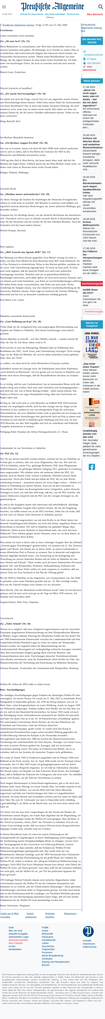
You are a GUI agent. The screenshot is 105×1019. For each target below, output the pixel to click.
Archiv (12, 946)
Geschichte (48, 946)
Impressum (89, 943)
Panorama (47, 937)
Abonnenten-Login (19, 937)
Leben (45, 943)
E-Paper (91, 59)
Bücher (46, 965)
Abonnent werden (18, 940)
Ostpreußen (48, 949)
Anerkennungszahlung (93, 311)
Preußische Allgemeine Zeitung (18, 25)
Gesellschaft (48, 940)
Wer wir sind (15, 930)
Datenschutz (90, 947)
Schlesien (47, 958)
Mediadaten (15, 949)
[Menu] (4, 7)
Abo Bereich (93, 63)
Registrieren (70, 913)
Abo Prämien (16, 943)
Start (11, 927)
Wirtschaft (47, 933)
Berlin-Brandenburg (52, 955)
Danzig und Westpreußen (56, 962)
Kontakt (87, 940)
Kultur (45, 930)
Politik (45, 927)
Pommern (47, 952)
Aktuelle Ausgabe (18, 933)
